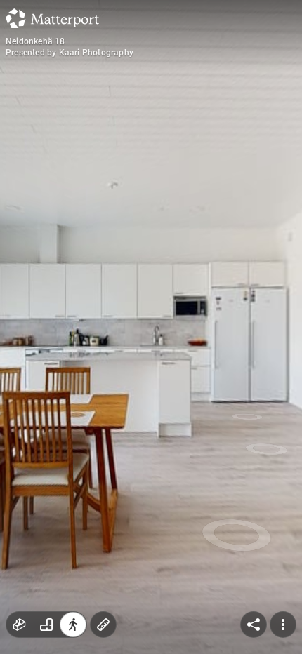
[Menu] (283, 624)
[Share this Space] (253, 624)
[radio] (19, 624)
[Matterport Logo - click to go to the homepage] (52, 18)
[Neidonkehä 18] (151, 327)
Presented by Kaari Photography (69, 53)
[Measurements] (103, 624)
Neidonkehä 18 (35, 41)
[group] (46, 624)
